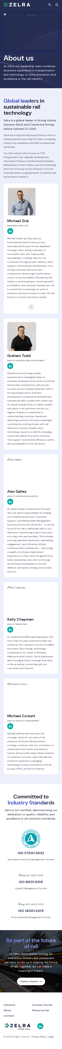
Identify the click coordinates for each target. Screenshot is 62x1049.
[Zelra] (19, 4)
